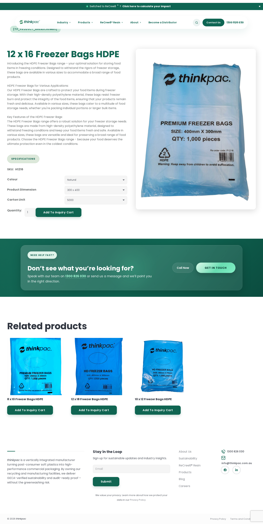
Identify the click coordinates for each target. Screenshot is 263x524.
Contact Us (213, 22)
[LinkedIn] (236, 470)
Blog (182, 479)
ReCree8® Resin (111, 22)
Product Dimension (21, 190)
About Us (185, 452)
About (135, 22)
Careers (184, 486)
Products (85, 22)
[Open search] (196, 22)
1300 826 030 (235, 22)
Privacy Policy (218, 519)
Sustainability (188, 458)
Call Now (183, 268)
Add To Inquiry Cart (58, 212)
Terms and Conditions (243, 519)
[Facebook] (225, 470)
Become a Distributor (162, 22)
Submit (106, 481)
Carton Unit (16, 200)
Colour (12, 179)
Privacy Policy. (138, 499)
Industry (64, 22)
